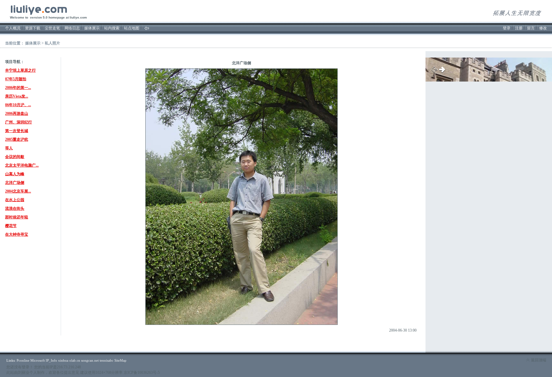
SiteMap (120, 360)
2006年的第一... (18, 87)
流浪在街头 (14, 208)
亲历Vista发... (16, 96)
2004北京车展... (18, 191)
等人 (9, 148)
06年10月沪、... (18, 105)
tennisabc (106, 360)
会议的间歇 (14, 156)
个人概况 (12, 28)
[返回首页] (147, 29)
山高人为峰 (14, 174)
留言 (531, 28)
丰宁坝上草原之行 (20, 70)
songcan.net (90, 360)
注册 (519, 28)
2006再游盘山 (16, 113)
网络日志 (72, 28)
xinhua (63, 360)
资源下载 (32, 28)
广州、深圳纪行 (18, 122)
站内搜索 (111, 28)
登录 (506, 28)
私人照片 (52, 43)
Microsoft (37, 360)
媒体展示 (92, 28)
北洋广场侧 (14, 182)
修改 (543, 28)
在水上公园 (14, 200)
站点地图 (131, 28)
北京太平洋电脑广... (22, 165)
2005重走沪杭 (16, 139)
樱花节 (11, 226)
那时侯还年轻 (16, 217)
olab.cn (74, 360)
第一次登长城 (16, 131)
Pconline (23, 360)
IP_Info (51, 360)
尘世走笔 (52, 28)
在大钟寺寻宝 (16, 234)
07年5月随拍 (15, 79)
